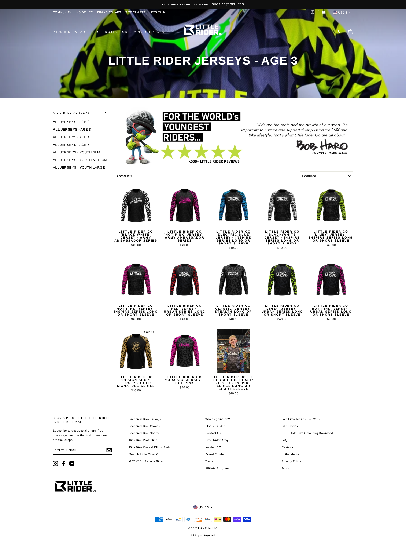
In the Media (290, 454)
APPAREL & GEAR (150, 31)
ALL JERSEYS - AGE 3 (72, 129)
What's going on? (217, 419)
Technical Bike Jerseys (145, 419)
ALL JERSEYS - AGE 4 (71, 137)
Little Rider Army (217, 440)
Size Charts (290, 426)
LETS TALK (157, 12)
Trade (209, 461)
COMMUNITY (62, 12)
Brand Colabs (215, 454)
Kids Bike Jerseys (71, 112)
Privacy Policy (291, 461)
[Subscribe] (109, 450)
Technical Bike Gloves (144, 426)
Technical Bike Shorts (144, 433)
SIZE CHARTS (135, 12)
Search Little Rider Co (144, 454)
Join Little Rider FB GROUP (301, 419)
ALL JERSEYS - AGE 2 (71, 122)
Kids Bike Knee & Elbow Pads (150, 447)
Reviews (288, 447)
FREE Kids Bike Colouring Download (307, 433)
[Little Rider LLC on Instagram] (55, 463)
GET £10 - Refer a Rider (146, 461)
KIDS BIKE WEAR (69, 31)
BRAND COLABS (109, 12)
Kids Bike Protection (143, 440)
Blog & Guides (215, 426)
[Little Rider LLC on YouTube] (71, 463)
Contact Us (213, 433)
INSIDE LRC (84, 12)
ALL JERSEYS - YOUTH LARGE (79, 167)
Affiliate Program (217, 468)
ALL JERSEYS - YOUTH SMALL (78, 152)
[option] (203, 4)
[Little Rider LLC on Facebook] (63, 463)
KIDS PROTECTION (110, 31)
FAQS (286, 440)
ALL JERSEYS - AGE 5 (71, 144)
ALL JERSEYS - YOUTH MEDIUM (80, 160)
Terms (286, 468)
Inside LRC (213, 447)
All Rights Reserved (203, 535)
